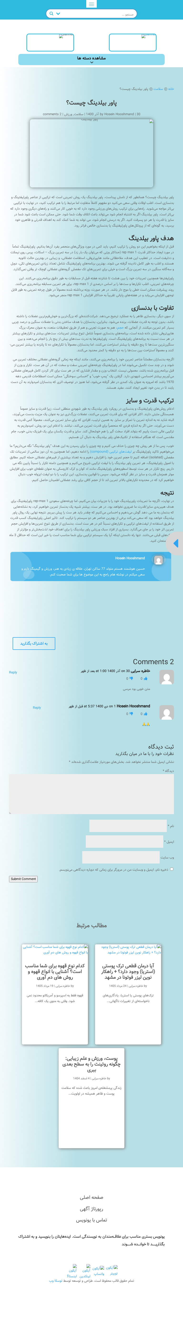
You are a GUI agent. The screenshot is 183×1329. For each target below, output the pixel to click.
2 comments (52, 114)
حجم (120, 327)
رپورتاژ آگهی (91, 1209)
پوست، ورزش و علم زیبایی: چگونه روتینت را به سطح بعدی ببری (91, 1064)
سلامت (78, 114)
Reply (13, 672)
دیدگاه (168, 771)
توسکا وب (55, 1280)
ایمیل (169, 841)
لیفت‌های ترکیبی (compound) (111, 451)
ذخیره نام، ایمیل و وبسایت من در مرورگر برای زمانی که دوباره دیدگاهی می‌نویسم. (113, 869)
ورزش (68, 114)
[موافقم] (145, 678)
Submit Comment (23, 879)
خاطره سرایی (136, 986)
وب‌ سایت (167, 857)
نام (171, 826)
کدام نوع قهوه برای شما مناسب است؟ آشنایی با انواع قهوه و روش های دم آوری (55, 971)
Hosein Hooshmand (119, 114)
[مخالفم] (130, 678)
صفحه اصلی (91, 1197)
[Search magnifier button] (51, 13)
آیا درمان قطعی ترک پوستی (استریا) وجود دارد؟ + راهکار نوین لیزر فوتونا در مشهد (128, 971)
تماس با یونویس (91, 1220)
